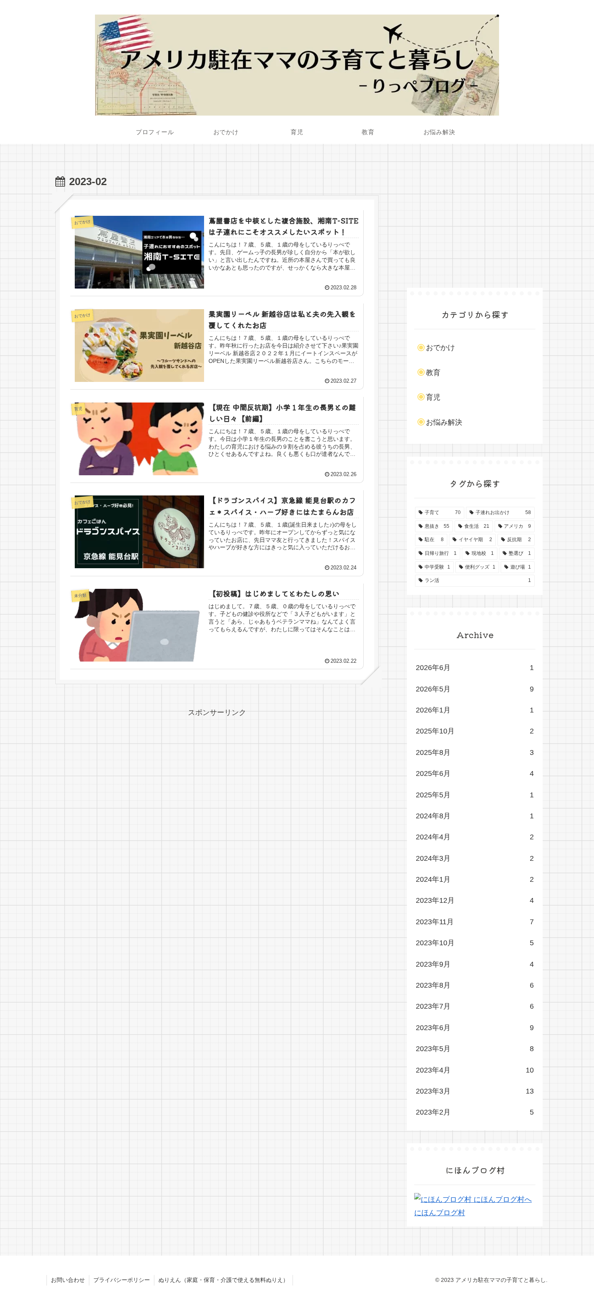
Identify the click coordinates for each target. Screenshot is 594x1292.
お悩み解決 (444, 422)
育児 (433, 397)
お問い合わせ (68, 1280)
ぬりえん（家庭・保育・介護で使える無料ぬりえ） (223, 1280)
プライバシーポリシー (121, 1280)
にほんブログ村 (439, 1213)
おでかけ (440, 348)
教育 (433, 373)
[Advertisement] (217, 776)
